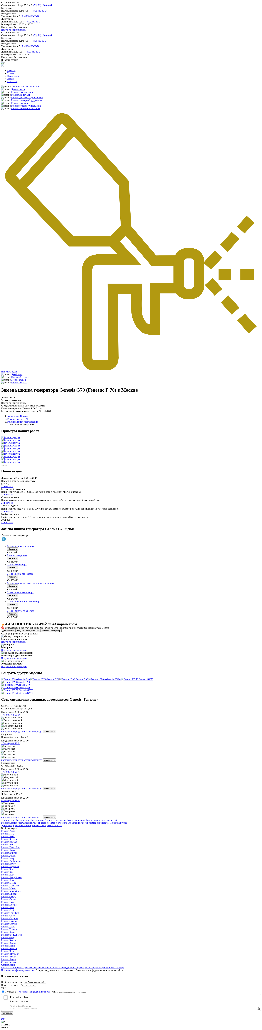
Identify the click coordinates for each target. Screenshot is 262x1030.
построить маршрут (11, 731)
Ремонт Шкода (8, 956)
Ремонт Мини (8, 888)
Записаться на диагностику (65, 967)
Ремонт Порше (9, 904)
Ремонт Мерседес (10, 885)
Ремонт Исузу (8, 863)
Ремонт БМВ (8, 836)
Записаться (7, 486)
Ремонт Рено (7, 907)
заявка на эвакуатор (51, 631)
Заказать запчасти (41, 967)
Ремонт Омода (8, 896)
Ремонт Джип (8, 855)
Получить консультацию (14, 30)
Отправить (7, 1013)
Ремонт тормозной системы (25, 108)
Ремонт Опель (8, 899)
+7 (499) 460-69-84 (42, 5)
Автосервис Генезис (17, 416)
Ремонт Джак (8, 850)
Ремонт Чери (8, 951)
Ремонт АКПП (19, 382)
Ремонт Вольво (9, 842)
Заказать (12, 549)
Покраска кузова (9, 371)
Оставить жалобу (115, 967)
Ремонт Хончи (8, 945)
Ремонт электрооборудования (26, 100)
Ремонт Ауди (8, 831)
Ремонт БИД (7, 833)
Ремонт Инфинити (11, 861)
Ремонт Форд (8, 937)
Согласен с (28, 991)
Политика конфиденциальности (17, 970)
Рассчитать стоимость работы (16, 967)
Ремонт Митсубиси (11, 891)
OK (3, 1019)
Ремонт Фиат (8, 932)
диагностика (8, 631)
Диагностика (18, 89)
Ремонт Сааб (7, 910)
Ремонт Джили (9, 853)
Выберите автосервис (12, 982)
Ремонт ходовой (19, 103)
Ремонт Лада (7, 874)
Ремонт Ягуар (8, 959)
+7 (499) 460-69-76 (29, 16)
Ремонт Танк (8, 926)
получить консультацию (28, 631)
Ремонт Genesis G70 (17, 419)
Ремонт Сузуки (9, 924)
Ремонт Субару (9, 921)
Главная (11, 70)
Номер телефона (9, 985)
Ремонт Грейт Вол (10, 847)
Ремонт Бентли (9, 839)
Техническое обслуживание (25, 86)
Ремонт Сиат (8, 915)
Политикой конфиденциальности (34, 991)
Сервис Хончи (8, 965)
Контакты (12, 81)
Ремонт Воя (7, 844)
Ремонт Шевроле (10, 954)
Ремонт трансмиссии (22, 92)
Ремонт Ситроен (9, 918)
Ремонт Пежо (8, 902)
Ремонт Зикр (7, 858)
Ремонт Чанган (9, 948)
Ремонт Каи (7, 869)
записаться (49, 731)
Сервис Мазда (8, 962)
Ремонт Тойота (9, 929)
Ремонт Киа (7, 872)
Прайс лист (13, 76)
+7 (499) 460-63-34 (38, 10)
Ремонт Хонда (8, 943)
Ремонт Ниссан (9, 893)
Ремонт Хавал (8, 940)
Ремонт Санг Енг (10, 913)
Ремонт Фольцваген (11, 934)
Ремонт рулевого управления (26, 105)
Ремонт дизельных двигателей (27, 97)
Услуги (11, 73)
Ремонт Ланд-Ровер (11, 877)
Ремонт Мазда (8, 883)
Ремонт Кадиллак (10, 866)
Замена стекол (18, 380)
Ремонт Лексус (9, 880)
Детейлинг (16, 374)
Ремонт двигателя (20, 94)
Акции (10, 78)
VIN (3, 988)
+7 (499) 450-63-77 (32, 21)
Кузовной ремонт (20, 377)
